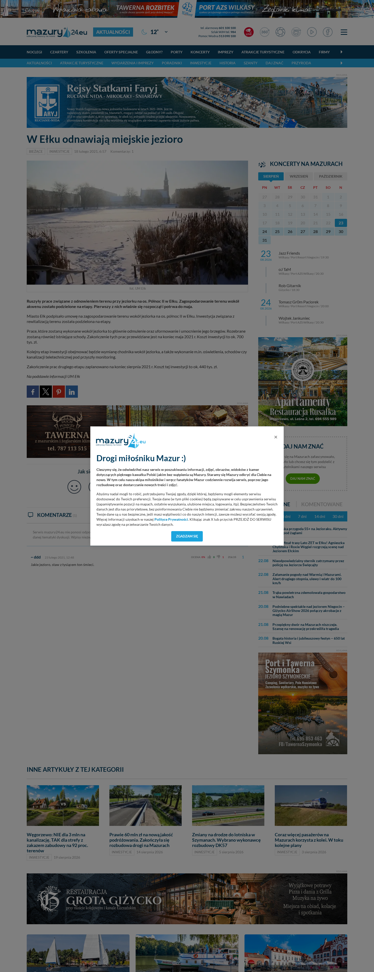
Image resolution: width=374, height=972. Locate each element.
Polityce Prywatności (171, 519)
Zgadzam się (187, 536)
